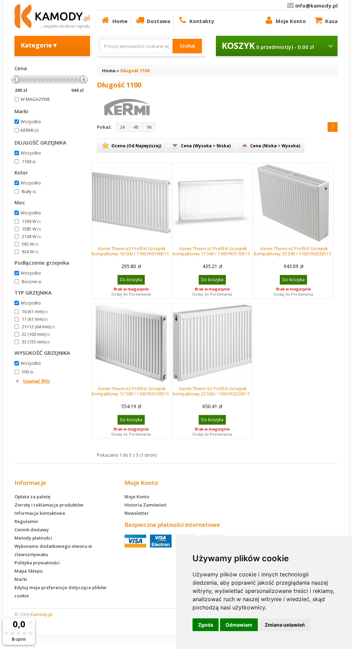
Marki (20, 579)
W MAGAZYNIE (35, 99)
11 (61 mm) (34, 319)
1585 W (31, 229)
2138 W (31, 236)
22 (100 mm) (36, 334)
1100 (28, 161)
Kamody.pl (41, 614)
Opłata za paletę (32, 496)
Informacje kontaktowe (39, 513)
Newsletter (136, 513)
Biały (29, 191)
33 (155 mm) (36, 342)
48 (135, 127)
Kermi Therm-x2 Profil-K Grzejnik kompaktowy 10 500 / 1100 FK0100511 (130, 251)
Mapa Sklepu (28, 571)
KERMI (29, 130)
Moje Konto (291, 21)
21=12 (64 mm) (38, 326)
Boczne (31, 281)
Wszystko (31, 121)
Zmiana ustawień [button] (285, 625)
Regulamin (26, 521)
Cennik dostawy (31, 529)
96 (149, 127)
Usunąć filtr (36, 381)
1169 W (31, 221)
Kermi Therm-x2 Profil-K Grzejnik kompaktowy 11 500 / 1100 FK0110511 (211, 251)
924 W (30, 251)
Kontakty (201, 21)
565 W (30, 244)
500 (27, 372)
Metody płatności (33, 538)
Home (120, 21)
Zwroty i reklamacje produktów (49, 505)
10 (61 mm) (34, 311)
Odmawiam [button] (239, 625)
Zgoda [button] (205, 625)
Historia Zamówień (145, 505)
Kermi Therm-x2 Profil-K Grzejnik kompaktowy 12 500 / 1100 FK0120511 (130, 391)
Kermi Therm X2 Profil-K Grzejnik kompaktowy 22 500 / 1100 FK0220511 (211, 391)
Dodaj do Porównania (131, 294)
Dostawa (158, 21)
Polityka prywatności (37, 563)
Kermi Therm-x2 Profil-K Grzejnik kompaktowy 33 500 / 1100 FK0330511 (292, 251)
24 (122, 127)
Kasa (331, 21)
